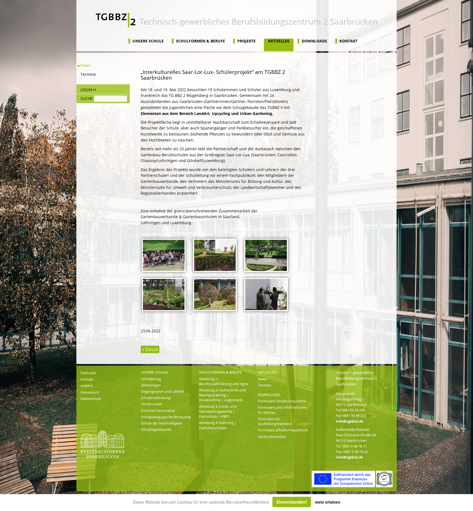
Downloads (314, 41)
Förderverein (151, 404)
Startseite (88, 372)
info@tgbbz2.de (349, 421)
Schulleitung (151, 378)
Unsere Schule (148, 41)
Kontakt (348, 41)
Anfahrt (86, 385)
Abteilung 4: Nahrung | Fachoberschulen (217, 425)
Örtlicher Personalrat (158, 410)
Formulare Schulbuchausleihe (282, 401)
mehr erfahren (327, 502)
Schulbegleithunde (156, 429)
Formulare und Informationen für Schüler (282, 410)
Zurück (151, 349)
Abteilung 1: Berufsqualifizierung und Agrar (224, 381)
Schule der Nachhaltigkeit (161, 423)
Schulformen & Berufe (200, 41)
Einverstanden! (291, 502)
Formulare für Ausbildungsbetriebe (275, 421)
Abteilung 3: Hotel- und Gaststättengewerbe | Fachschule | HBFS (217, 411)
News (85, 65)
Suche (86, 98)
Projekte (246, 41)
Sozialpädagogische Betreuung (166, 416)
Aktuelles (278, 41)
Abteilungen (151, 385)
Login (86, 89)
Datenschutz (90, 398)
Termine (88, 74)
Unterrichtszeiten (272, 436)
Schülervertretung (156, 397)
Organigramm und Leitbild (162, 391)
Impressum (89, 392)
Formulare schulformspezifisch (283, 430)
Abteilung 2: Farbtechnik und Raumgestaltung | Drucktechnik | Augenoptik (222, 395)
